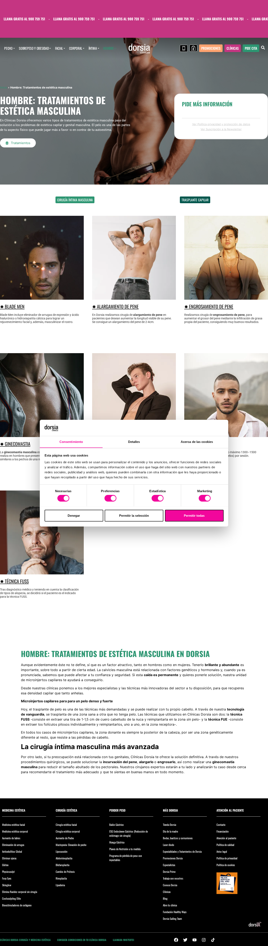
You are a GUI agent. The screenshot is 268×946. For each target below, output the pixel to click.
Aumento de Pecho (65, 838)
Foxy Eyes (6, 878)
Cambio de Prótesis (65, 871)
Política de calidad (225, 845)
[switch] (110, 498)
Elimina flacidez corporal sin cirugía (19, 892)
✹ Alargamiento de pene (115, 306)
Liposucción (61, 851)
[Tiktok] (213, 940)
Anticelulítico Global (12, 851)
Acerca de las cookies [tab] (197, 441)
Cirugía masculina (113, 199)
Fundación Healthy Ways (175, 912)
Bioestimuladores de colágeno (17, 905)
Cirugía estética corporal (68, 831)
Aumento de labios (11, 838)
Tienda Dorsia (169, 824)
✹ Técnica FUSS (14, 581)
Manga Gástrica (116, 842)
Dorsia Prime (169, 871)
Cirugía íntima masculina (75, 199)
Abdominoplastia (64, 858)
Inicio (3, 87)
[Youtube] (194, 940)
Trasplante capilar (195, 199)
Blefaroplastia (62, 865)
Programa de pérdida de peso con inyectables (125, 858)
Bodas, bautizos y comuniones (178, 838)
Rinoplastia (61, 878)
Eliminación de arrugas (13, 845)
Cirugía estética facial (66, 824)
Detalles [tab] (134, 441)
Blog (165, 898)
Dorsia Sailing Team (172, 918)
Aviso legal (221, 851)
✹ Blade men (12, 306)
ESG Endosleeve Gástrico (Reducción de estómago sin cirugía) (128, 833)
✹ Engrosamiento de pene (208, 306)
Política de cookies (225, 865)
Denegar (74, 515)
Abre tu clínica (170, 905)
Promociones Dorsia (173, 858)
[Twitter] (185, 940)
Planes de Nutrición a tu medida (124, 849)
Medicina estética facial (13, 824)
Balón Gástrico (116, 824)
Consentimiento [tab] (71, 441)
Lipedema (60, 885)
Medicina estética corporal (15, 831)
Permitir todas (194, 515)
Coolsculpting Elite (11, 898)
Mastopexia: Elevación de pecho (71, 845)
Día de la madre (170, 831)
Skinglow (6, 885)
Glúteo (5, 865)
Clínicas (167, 892)
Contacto (220, 824)
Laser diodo (168, 845)
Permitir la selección (134, 515)
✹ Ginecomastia (15, 443)
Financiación (222, 831)
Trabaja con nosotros (173, 878)
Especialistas (169, 865)
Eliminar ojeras (9, 858)
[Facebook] (176, 940)
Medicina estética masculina (154, 199)
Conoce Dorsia (170, 885)
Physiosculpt (8, 871)
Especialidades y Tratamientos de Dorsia (182, 851)
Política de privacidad (226, 858)
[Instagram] (204, 940)
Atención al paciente (226, 838)
